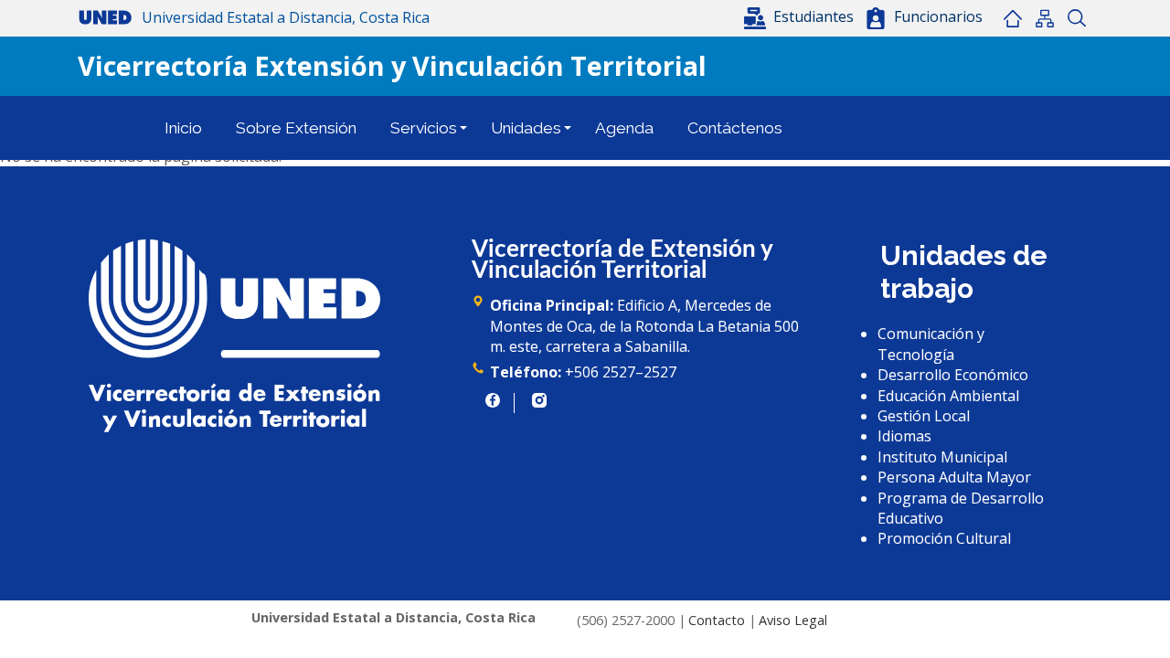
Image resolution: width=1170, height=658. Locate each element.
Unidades (526, 128)
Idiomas (904, 436)
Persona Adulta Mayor (954, 477)
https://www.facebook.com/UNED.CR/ (492, 400)
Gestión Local (924, 416)
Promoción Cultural (944, 538)
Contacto (716, 620)
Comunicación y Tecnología (931, 344)
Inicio (1012, 18)
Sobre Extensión (296, 128)
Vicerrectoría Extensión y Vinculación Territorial (392, 65)
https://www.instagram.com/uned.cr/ (539, 400)
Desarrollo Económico (953, 375)
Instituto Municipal (942, 457)
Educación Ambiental (948, 396)
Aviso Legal (793, 620)
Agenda (624, 128)
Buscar (1076, 18)
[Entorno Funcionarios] (876, 18)
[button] (800, 16)
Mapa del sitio (1044, 18)
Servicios (423, 128)
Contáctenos (734, 128)
